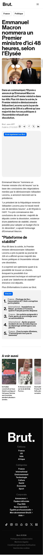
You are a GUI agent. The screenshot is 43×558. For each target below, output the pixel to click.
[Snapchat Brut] (21, 524)
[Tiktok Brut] (6, 524)
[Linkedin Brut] (36, 524)
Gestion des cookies (21, 548)
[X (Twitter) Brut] (31, 524)
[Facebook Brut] (26, 524)
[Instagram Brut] (11, 524)
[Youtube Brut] (16, 524)
